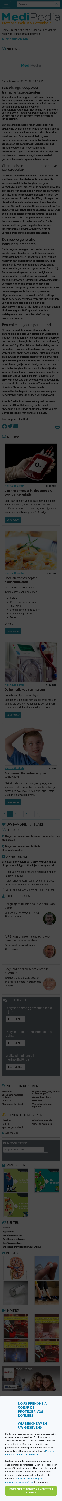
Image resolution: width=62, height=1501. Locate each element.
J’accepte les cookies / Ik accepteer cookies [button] (31, 1491)
